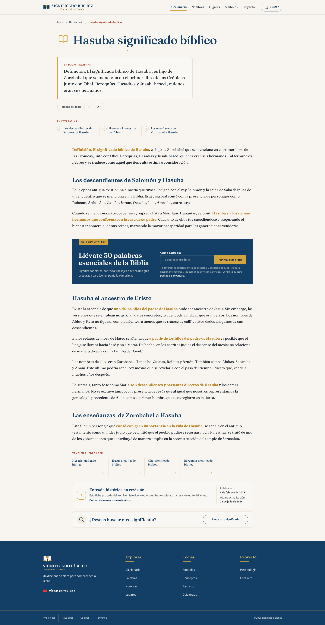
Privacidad (68, 618)
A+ (99, 107)
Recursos (189, 586)
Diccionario (178, 7)
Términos (101, 618)
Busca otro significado (225, 519)
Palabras (131, 578)
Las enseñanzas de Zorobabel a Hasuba (164, 130)
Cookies (84, 618)
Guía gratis (190, 594)
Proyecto (248, 7)
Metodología (248, 570)
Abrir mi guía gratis (230, 260)
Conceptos (190, 578)
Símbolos (231, 7)
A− (89, 107)
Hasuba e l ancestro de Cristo (122, 130)
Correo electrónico (170, 253)
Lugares (214, 7)
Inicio (60, 22)
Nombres (198, 7)
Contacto (246, 578)
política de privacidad (172, 276)
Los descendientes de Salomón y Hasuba (77, 130)
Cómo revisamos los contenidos (110, 500)
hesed (173, 156)
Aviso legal (49, 618)
